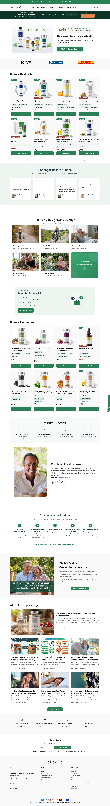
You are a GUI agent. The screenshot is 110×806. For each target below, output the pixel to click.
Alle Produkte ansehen (70, 49)
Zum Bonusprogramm (26, 310)
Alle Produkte (44, 773)
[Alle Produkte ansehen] (32, 39)
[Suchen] (91, 7)
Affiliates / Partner (46, 782)
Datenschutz (74, 771)
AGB (58, 802)
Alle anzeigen (55, 709)
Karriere (17, 775)
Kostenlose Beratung (46, 775)
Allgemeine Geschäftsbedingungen (80, 782)
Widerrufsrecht (75, 784)
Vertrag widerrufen (15, 788)
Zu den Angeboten (88, 15)
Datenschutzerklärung (51, 802)
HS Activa (35, 802)
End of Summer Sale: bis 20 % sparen (39, 1)
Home (42, 771)
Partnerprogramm (76, 779)
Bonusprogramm (45, 777)
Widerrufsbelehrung (76, 775)
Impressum (74, 788)
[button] (98, 7)
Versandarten (75, 773)
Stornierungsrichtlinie (75, 802)
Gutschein (74, 786)
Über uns (73, 777)
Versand (62, 802)
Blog (42, 779)
